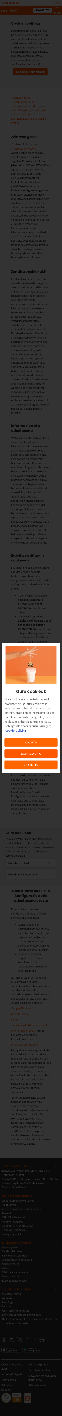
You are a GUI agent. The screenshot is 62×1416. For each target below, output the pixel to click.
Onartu (31, 742)
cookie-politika (15, 730)
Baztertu (31, 764)
